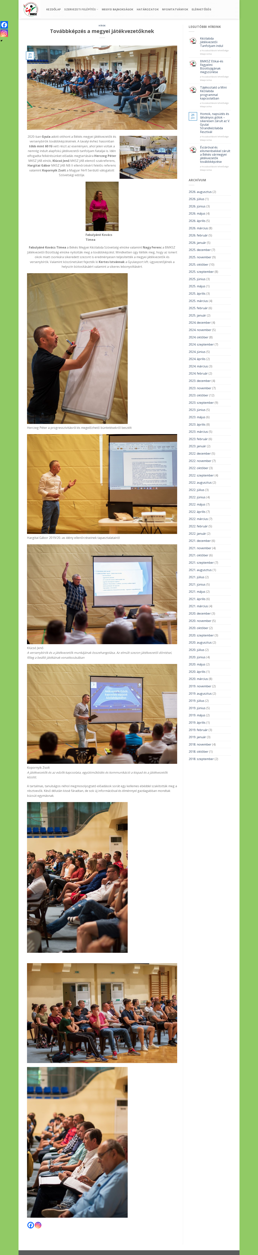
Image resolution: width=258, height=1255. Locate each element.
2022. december (200, 453)
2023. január (197, 446)
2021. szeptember (201, 563)
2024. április (197, 359)
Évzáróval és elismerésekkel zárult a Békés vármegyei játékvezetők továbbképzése (215, 155)
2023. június (197, 410)
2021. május (197, 592)
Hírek (102, 25)
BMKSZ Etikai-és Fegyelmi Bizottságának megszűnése (211, 67)
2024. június (197, 352)
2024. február (198, 373)
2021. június (197, 584)
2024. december (200, 322)
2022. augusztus (200, 482)
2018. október (198, 751)
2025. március (198, 301)
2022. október (198, 468)
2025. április (197, 293)
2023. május (197, 417)
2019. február (198, 730)
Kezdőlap (53, 9)
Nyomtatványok (175, 9)
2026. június (197, 206)
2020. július (196, 650)
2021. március (198, 606)
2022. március (198, 519)
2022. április (197, 512)
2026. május (197, 213)
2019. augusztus (200, 693)
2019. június (197, 708)
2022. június (197, 497)
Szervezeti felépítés (80, 9)
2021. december (200, 541)
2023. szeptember (201, 403)
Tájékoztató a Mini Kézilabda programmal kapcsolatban (213, 93)
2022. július (196, 490)
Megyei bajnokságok (117, 9)
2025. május (197, 286)
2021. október (198, 555)
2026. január (197, 243)
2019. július (196, 701)
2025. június (197, 279)
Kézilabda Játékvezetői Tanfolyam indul (211, 42)
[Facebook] (30, 1225)
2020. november (200, 621)
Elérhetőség (201, 9)
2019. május (197, 715)
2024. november (200, 330)
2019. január (197, 737)
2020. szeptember (201, 635)
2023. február (198, 439)
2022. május (197, 504)
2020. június (197, 657)
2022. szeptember (201, 475)
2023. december (200, 381)
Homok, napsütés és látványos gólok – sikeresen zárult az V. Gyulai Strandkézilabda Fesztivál (215, 123)
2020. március (198, 679)
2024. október (198, 337)
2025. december (200, 250)
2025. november (200, 257)
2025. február (198, 308)
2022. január (197, 534)
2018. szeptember (201, 759)
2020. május (197, 664)
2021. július (196, 577)
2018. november (200, 744)
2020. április (197, 672)
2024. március (198, 366)
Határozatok (148, 9)
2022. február (198, 526)
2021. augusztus (200, 570)
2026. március (198, 228)
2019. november (200, 686)
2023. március (198, 432)
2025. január (197, 315)
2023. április (197, 424)
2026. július (196, 199)
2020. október (198, 628)
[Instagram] (38, 1225)
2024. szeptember (201, 344)
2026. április (197, 221)
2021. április (197, 599)
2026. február (198, 235)
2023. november (200, 388)
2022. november (200, 461)
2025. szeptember (201, 272)
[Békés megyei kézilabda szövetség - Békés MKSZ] (31, 9)
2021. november (200, 548)
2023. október (198, 395)
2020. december (200, 613)
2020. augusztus (200, 642)
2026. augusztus (200, 192)
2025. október (198, 264)
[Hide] (1, 40)
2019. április (197, 722)
